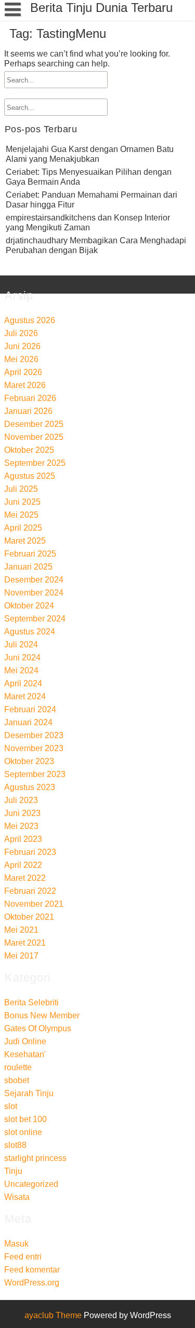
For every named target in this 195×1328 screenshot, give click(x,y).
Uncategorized (31, 1184)
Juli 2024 (21, 644)
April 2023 (23, 839)
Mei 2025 (21, 515)
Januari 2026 (28, 411)
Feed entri (23, 1257)
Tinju (13, 1171)
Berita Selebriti (31, 1002)
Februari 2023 (30, 852)
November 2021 (33, 904)
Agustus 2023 (29, 787)
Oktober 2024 (29, 606)
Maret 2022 (25, 878)
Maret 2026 (25, 385)
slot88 (15, 1145)
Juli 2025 (21, 489)
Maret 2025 (25, 541)
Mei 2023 (21, 826)
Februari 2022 (30, 891)
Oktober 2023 (29, 761)
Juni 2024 (22, 657)
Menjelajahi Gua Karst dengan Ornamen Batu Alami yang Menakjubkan (90, 154)
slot (10, 1106)
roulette (18, 1067)
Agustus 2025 (29, 476)
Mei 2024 (21, 670)
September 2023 (35, 774)
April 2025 (23, 528)
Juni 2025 (22, 502)
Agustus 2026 (29, 320)
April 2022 (23, 865)
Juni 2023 (22, 813)
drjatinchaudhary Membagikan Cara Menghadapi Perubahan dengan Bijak (96, 245)
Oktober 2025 (29, 450)
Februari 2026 (30, 398)
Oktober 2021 (29, 917)
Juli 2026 (21, 333)
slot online (23, 1132)
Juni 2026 (22, 346)
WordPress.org (31, 1283)
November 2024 (33, 593)
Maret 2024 (25, 696)
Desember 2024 (33, 580)
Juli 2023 (21, 800)
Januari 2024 (28, 722)
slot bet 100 (25, 1119)
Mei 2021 (21, 930)
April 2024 (23, 683)
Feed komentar (32, 1270)
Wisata (17, 1197)
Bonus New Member (42, 1015)
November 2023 (33, 748)
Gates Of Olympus (37, 1028)
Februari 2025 (30, 554)
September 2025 (35, 463)
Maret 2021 (25, 943)
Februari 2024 (30, 709)
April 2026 (23, 372)
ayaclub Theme (54, 1315)
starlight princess (35, 1158)
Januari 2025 (28, 567)
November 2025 (33, 437)
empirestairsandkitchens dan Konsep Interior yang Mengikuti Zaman (88, 222)
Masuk (16, 1244)
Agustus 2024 (29, 632)
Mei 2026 (21, 359)
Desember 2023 (33, 735)
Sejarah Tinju (29, 1093)
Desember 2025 (33, 424)
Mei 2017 (21, 956)
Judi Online (25, 1041)
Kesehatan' (25, 1054)
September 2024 (35, 619)
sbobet (16, 1080)
